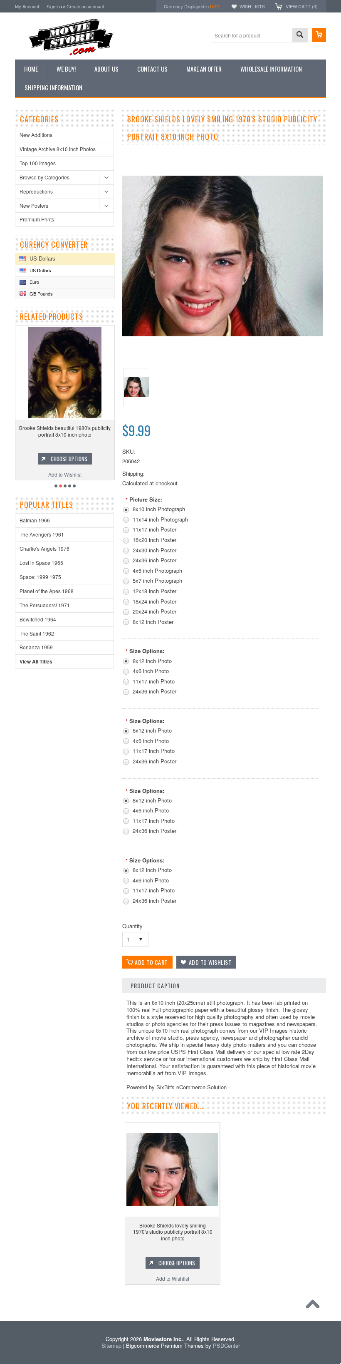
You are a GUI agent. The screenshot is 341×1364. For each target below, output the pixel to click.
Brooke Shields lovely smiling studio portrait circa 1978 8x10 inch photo (73, 431)
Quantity (132, 926)
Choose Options (77, 459)
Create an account (85, 6)
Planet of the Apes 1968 (47, 590)
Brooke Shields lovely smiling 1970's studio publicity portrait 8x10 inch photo (173, 1232)
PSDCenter (226, 1345)
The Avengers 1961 (42, 534)
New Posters (34, 205)
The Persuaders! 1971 (45, 605)
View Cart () (302, 6)
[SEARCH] (299, 35)
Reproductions (36, 191)
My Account (27, 6)
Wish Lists (252, 6)
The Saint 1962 (37, 633)
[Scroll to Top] (315, 1306)
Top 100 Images (38, 162)
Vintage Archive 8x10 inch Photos (58, 148)
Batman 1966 (35, 520)
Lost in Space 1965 (41, 562)
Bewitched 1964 (38, 619)
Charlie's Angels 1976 (44, 548)
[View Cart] (319, 35)
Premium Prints (37, 219)
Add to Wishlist (72, 474)
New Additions (36, 134)
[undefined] (222, 334)
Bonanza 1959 (36, 647)
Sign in (53, 6)
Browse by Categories (44, 177)
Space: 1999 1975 (40, 576)
